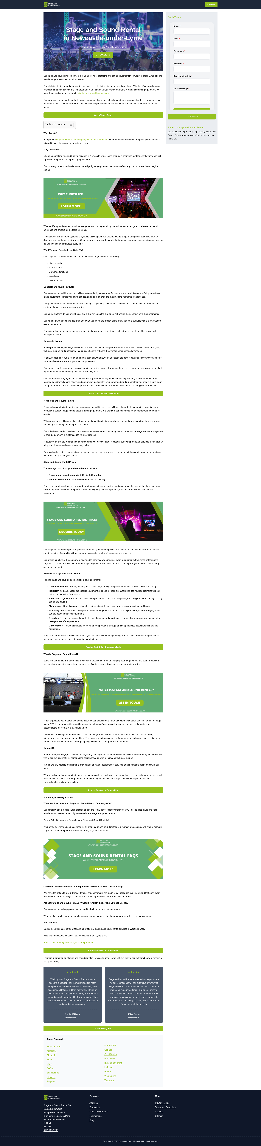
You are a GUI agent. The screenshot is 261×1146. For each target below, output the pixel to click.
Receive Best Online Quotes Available (103, 647)
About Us (93, 1103)
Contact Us (94, 1107)
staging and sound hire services (93, 93)
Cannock (108, 1050)
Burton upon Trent (113, 1063)
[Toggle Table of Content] (70, 125)
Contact (211, 5)
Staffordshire (53, 1073)
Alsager (73, 942)
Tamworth (109, 1080)
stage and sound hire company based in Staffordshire (82, 140)
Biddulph (82, 942)
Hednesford (110, 1045)
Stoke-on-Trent (51, 942)
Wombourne (110, 1076)
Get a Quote (101, 55)
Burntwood (109, 1058)
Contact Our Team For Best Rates (103, 393)
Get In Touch (192, 117)
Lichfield (108, 1067)
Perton (107, 1071)
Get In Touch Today (103, 115)
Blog (91, 1120)
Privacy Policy (162, 1103)
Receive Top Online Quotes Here (103, 790)
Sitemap (159, 1116)
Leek (49, 1064)
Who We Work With (98, 1111)
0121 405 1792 (51, 1130)
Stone (91, 942)
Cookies (159, 1111)
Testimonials (95, 1116)
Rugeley (51, 1081)
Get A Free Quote (103, 1028)
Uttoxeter (51, 1077)
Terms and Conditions (165, 1107)
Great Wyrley (110, 1054)
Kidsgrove (64, 942)
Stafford (50, 1068)
